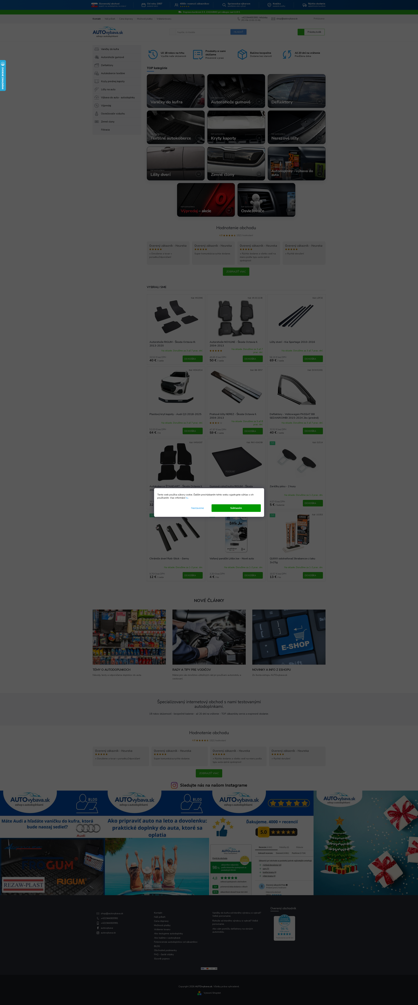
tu (187, 497)
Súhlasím (236, 508)
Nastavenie (197, 508)
